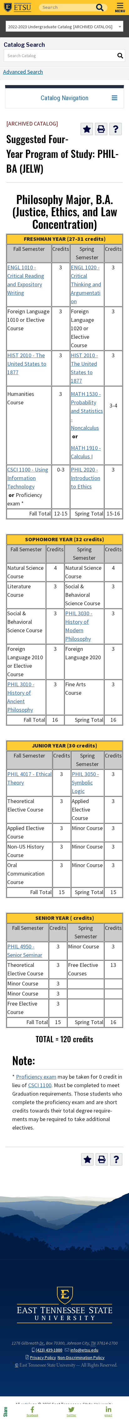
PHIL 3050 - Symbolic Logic (85, 782)
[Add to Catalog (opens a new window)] (86, 129)
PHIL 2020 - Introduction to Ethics (85, 478)
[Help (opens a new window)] (115, 129)
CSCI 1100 (39, 1085)
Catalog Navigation (64, 98)
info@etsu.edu (84, 1350)
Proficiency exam (36, 1077)
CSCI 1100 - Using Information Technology (27, 478)
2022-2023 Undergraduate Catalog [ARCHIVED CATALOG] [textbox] (60, 27)
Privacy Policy (43, 1358)
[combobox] (64, 26)
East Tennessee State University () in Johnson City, (64, 1304)
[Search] (121, 55)
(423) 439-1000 (49, 1350)
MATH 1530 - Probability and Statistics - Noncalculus (87, 411)
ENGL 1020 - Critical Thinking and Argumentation (86, 284)
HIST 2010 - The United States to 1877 (26, 364)
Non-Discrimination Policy (81, 1358)
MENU (120, 10)
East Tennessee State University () (17, 7)
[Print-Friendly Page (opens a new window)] (101, 129)
